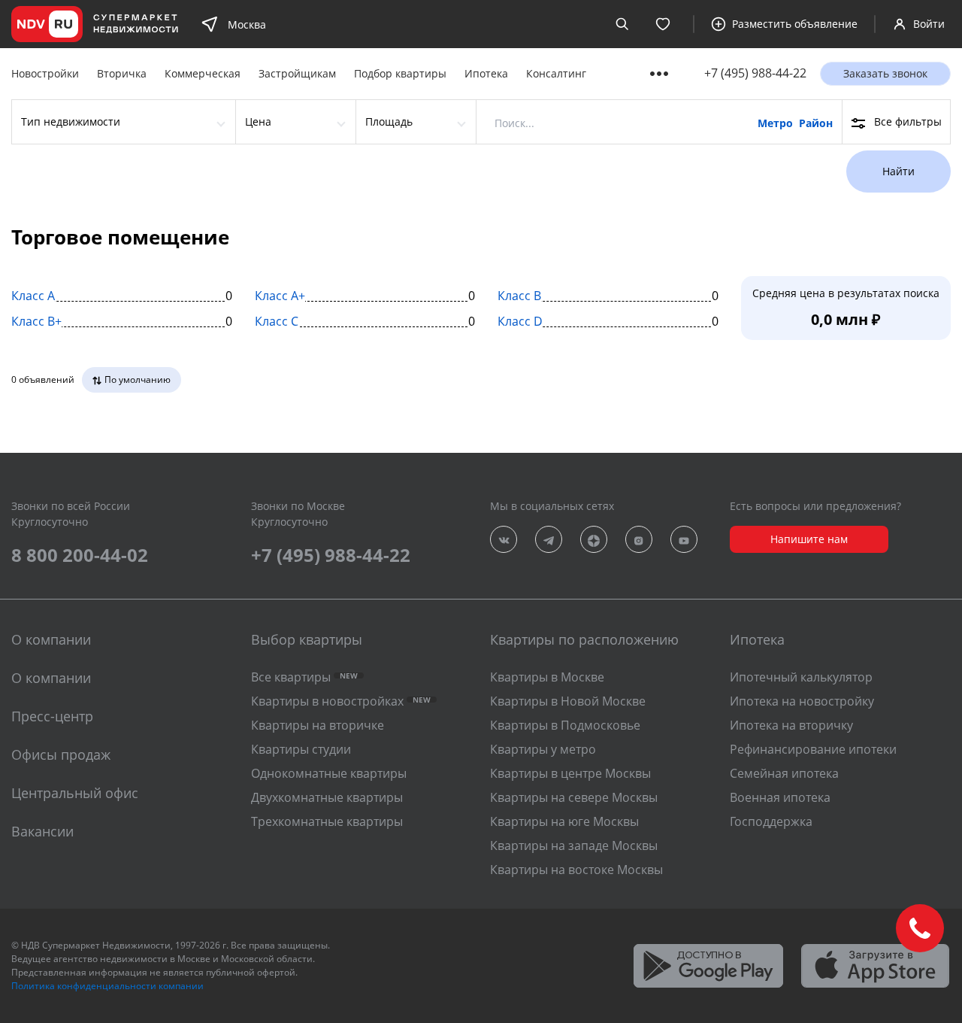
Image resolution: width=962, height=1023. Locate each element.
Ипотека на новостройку (802, 701)
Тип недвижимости (70, 121)
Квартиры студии (301, 749)
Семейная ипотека (784, 773)
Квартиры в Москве (547, 677)
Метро (775, 123)
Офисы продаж (60, 754)
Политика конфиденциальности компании (107, 985)
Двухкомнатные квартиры (327, 797)
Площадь (389, 121)
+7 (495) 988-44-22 (755, 73)
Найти (898, 171)
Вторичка (122, 73)
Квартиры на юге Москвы (564, 821)
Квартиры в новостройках (341, 701)
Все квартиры (304, 677)
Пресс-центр (52, 716)
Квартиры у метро (543, 749)
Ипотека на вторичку (791, 725)
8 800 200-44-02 (79, 554)
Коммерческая (202, 73)
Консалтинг (556, 73)
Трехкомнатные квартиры (327, 821)
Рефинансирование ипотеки (813, 749)
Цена (258, 121)
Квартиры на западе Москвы (574, 845)
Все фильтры (908, 121)
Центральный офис (74, 793)
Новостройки (45, 73)
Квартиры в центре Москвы (570, 773)
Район (816, 123)
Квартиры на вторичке (317, 725)
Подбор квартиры (400, 73)
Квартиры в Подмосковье (565, 725)
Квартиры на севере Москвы (574, 797)
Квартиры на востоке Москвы (576, 869)
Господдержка (771, 821)
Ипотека (486, 73)
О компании (51, 678)
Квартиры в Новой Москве (568, 701)
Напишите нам (809, 539)
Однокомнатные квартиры (329, 773)
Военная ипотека (780, 797)
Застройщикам (297, 73)
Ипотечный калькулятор (801, 677)
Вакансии (42, 831)
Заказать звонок (885, 73)
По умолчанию (137, 379)
